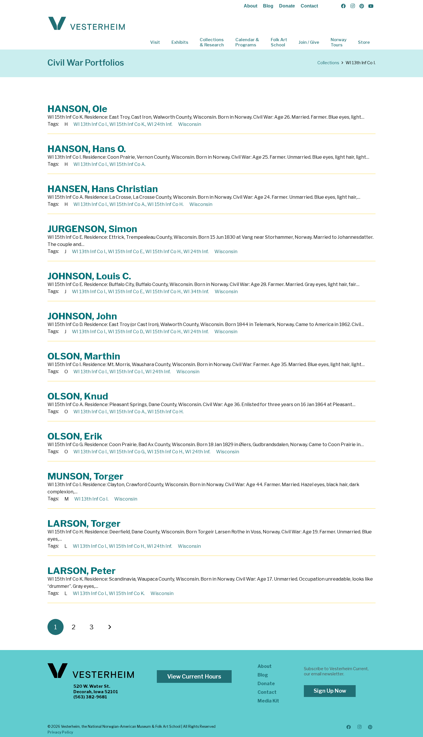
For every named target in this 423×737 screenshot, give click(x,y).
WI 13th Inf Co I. (90, 124)
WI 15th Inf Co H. (165, 204)
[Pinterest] (361, 6)
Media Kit (268, 701)
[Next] (109, 627)
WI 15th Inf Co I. (126, 371)
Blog (268, 5)
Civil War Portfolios (85, 63)
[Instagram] (352, 6)
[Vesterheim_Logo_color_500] (86, 23)
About (250, 5)
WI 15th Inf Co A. (127, 164)
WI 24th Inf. (159, 124)
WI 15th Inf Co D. (126, 331)
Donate (287, 5)
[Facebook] (343, 6)
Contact (309, 5)
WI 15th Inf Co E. (126, 251)
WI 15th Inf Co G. (127, 451)
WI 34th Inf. (196, 291)
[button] (164, 42)
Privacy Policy (60, 732)
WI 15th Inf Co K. (127, 124)
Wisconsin (189, 124)
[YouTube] (371, 6)
